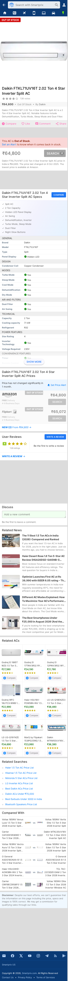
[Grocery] (63, 13)
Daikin (42, 104)
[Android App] (64, 955)
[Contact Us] (4, 955)
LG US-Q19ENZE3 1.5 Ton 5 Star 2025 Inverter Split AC (56, 702)
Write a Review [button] (55, 437)
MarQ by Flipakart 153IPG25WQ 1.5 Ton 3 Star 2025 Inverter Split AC (33, 739)
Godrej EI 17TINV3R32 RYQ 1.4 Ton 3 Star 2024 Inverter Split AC (33, 664)
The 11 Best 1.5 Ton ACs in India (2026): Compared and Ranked (40, 537)
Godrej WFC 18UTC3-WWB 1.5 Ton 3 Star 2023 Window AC (10, 702)
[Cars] (53, 13)
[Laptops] (44, 13)
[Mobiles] (34, 13)
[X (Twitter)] (21, 955)
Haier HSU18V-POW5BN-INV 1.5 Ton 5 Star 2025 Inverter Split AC (33, 702)
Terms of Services (45, 977)
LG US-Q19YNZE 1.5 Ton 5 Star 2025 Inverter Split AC (11, 739)
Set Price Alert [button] (58, 385)
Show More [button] (34, 361)
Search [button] (53, 153)
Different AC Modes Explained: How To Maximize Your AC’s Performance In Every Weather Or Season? (43, 599)
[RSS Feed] (55, 955)
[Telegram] (47, 955)
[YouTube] (29, 955)
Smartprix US (8, 964)
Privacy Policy (25, 977)
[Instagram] (38, 955)
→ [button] (16, 427)
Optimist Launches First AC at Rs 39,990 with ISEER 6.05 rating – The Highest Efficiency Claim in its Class (43, 578)
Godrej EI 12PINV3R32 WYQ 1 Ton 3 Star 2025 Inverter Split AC (56, 664)
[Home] (5, 13)
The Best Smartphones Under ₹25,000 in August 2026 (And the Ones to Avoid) (42, 619)
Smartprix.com (29, 973)
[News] (14, 13)
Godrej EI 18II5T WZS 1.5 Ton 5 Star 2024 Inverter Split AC (11, 664)
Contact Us (8, 977)
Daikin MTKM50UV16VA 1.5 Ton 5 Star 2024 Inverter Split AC (56, 739)
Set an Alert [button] (9, 144)
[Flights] (24, 13)
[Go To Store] (18, 395)
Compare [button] (58, 195)
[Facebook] (12, 955)
